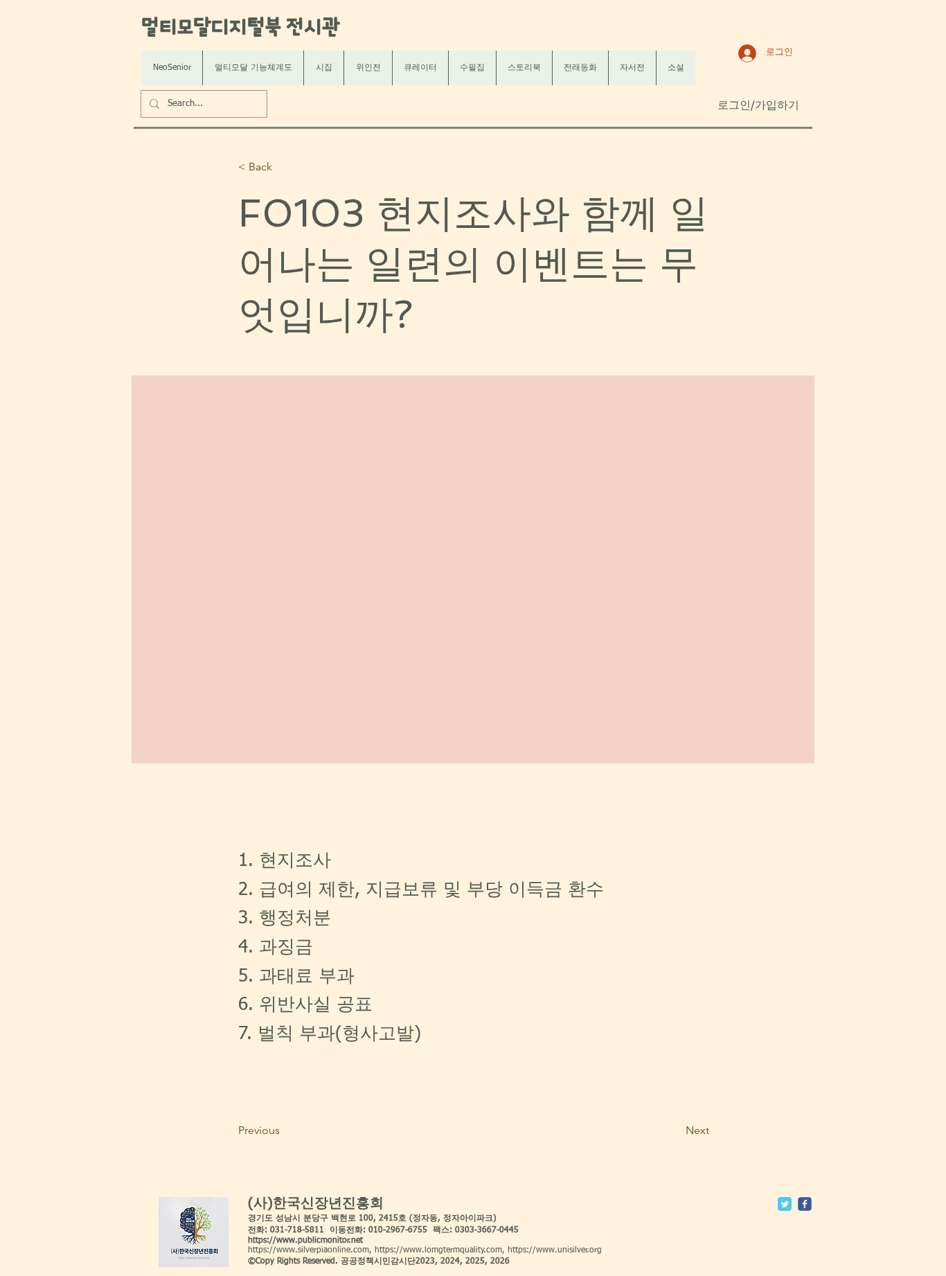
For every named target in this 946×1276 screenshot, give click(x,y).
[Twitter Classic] (785, 1204)
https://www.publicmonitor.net (305, 1241)
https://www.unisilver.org (555, 1250)
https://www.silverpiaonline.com (308, 1250)
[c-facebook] (805, 1204)
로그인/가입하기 (758, 106)
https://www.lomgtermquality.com (438, 1250)
